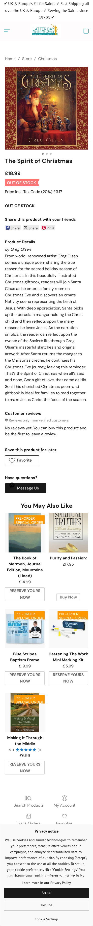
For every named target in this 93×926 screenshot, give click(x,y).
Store (27, 58)
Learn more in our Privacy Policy (46, 883)
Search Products (29, 805)
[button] (46, 31)
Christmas (47, 58)
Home (10, 58)
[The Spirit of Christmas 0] (46, 108)
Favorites (64, 823)
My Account (64, 805)
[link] (46, 917)
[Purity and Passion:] (68, 532)
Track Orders (28, 823)
